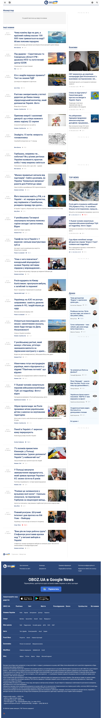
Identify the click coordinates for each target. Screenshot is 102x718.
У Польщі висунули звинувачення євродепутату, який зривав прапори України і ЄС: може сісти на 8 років (29, 474)
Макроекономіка (37, 644)
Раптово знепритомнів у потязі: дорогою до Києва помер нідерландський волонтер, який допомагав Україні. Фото (30, 98)
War (15, 69)
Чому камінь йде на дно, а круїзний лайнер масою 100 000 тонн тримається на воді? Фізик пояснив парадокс (29, 37)
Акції (40, 631)
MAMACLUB (36, 650)
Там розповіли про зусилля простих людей (28, 460)
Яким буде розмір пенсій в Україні (25, 435)
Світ (29, 606)
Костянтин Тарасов (75, 305)
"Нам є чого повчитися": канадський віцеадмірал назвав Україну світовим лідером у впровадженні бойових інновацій (27, 264)
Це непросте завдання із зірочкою (25, 81)
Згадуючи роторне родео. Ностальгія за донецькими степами (80, 410)
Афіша (21, 656)
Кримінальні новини (20, 400)
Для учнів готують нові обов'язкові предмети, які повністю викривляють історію (38, 419)
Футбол (22, 619)
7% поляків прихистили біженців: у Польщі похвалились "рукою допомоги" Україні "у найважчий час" (30, 452)
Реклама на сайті (25, 568)
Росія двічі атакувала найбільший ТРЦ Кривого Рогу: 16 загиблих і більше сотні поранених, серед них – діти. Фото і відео (83, 206)
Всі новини (95, 606)
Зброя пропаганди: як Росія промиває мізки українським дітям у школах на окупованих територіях (29, 410)
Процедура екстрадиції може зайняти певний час (30, 376)
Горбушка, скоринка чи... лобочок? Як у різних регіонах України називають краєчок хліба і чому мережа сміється (29, 158)
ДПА (44, 625)
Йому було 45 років (20, 106)
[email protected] (26, 703)
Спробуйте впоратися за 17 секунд (25, 141)
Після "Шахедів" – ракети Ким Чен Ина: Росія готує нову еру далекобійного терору (79, 383)
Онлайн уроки (37, 625)
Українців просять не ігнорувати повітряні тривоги (82, 83)
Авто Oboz (17, 88)
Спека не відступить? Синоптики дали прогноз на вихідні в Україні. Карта (78, 96)
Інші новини (8, 27)
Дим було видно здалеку (22, 230)
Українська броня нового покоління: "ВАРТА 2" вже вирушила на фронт (80, 397)
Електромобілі (32, 631)
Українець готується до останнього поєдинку (29, 521)
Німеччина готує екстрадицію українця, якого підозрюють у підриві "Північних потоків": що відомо (30, 368)
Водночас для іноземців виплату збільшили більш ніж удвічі (33, 354)
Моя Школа (17, 47)
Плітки (27, 656)
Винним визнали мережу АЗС (23, 312)
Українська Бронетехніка (77, 402)
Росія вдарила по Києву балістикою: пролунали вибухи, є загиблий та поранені (30, 283)
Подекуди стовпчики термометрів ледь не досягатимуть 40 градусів (77, 105)
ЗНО (49, 625)
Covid (43, 650)
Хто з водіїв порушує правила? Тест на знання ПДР (29, 76)
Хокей (36, 619)
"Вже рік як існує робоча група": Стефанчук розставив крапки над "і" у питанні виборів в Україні (30, 535)
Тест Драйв (23, 631)
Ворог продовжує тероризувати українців (27, 290)
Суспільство (82, 606)
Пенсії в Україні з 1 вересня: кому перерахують (28, 431)
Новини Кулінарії (37, 637)
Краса (33, 656)
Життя (43, 606)
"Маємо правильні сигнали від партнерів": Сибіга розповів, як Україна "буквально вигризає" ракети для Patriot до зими (29, 179)
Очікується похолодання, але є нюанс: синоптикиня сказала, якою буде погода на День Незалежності (29, 325)
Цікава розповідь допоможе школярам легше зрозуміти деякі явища (36, 45)
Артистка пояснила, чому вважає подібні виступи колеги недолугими (36, 503)
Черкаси (46, 612)
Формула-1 (47, 619)
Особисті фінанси (19, 442)
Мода (38, 656)
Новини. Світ (17, 378)
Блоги (68, 606)
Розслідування (58, 606)
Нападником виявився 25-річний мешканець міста (30, 397)
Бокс (40, 619)
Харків (26, 612)
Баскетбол (29, 619)
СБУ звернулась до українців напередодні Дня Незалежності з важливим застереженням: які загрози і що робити (83, 76)
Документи (42, 568)
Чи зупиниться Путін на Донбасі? (79, 371)
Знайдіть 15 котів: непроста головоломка (28, 136)
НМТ (53, 625)
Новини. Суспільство (20, 109)
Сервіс (45, 631)
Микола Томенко (75, 332)
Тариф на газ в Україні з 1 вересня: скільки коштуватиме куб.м (30, 242)
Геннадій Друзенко (75, 375)
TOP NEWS (74, 177)
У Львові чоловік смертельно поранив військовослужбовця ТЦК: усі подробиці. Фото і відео (29, 389)
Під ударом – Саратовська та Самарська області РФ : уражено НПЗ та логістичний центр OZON (29, 58)
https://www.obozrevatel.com (68, 665)
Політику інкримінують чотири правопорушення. (30, 482)
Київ (21, 612)
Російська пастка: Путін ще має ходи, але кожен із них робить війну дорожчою (80, 313)
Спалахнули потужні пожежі (23, 66)
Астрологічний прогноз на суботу (25, 125)
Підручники (27, 625)
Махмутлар (8, 10)
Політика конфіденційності (86, 565)
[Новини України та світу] (6, 555)
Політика (19, 606)
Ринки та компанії (19, 253)
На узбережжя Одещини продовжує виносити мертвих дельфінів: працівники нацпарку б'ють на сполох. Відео (78, 119)
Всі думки (73, 421)
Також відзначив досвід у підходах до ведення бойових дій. (33, 271)
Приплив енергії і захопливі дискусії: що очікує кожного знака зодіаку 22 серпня (28, 118)
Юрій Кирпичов (74, 415)
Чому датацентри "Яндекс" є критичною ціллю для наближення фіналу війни (78, 300)
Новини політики (19, 190)
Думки (72, 293)
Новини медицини (25, 650)
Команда (42, 565)
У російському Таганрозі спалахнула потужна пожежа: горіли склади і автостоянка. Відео (29, 222)
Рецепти (22, 637)
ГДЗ (21, 625)
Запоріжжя (33, 612)
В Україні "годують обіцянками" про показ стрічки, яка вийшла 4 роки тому (38, 208)
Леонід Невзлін (74, 388)
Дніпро (40, 612)
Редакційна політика (65, 568)
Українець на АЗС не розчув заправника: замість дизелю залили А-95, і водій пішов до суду (29, 304)
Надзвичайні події (19, 293)
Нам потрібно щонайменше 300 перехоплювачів (30, 187)
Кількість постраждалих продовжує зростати (84, 212)
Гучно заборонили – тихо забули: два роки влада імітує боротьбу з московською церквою (79, 327)
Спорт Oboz (17, 525)
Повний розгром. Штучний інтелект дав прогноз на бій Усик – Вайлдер (28, 515)
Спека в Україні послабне (22, 333)
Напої (28, 637)
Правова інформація (65, 565)
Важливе (73, 47)
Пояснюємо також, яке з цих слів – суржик (28, 166)
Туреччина (15, 554)
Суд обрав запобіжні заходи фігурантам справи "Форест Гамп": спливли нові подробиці (83, 242)
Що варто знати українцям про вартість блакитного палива (27, 249)
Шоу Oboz (17, 211)
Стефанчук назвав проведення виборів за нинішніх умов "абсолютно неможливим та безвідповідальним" (36, 544)
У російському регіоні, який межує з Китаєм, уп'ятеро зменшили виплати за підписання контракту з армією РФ (30, 347)
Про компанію (24, 565)
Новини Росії (17, 232)
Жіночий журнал (47, 656)
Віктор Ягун (73, 318)
